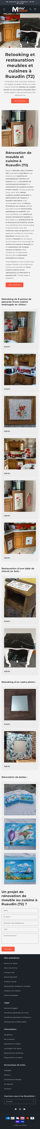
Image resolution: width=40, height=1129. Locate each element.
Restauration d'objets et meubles (17, 986)
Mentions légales (11, 1008)
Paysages (7, 1070)
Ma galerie (8, 1035)
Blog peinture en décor (13, 1057)
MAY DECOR (22, 1125)
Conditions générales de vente (16, 1013)
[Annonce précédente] (4, 2)
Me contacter (20, 101)
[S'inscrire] (33, 1101)
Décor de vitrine (10, 968)
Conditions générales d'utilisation (17, 1017)
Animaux (7, 1089)
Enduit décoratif (10, 977)
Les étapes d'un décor (13, 1048)
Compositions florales (12, 1079)
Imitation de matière (12, 991)
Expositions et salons (12, 1044)
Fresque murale (10, 982)
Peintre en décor (11, 963)
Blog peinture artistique (13, 1053)
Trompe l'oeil (9, 972)
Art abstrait (8, 1084)
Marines (7, 1075)
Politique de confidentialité (15, 1022)
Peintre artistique (11, 995)
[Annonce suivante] (36, 2)
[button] (4, 9)
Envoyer (8, 949)
